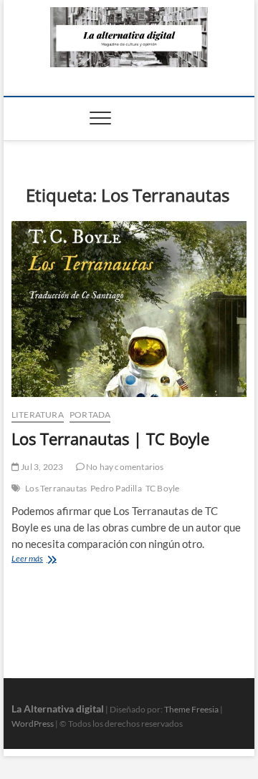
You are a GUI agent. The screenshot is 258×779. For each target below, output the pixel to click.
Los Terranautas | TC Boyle (110, 438)
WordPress (32, 723)
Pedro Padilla (116, 488)
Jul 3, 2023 (41, 466)
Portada (90, 414)
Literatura (37, 414)
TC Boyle (162, 488)
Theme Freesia (191, 709)
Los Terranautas (56, 488)
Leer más (48, 559)
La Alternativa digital (57, 708)
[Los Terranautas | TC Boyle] (129, 309)
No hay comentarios (124, 466)
